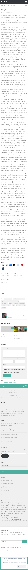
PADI (2, 515)
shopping (12, 515)
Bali (16, 503)
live (2, 513)
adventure (6, 298)
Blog (9, 5)
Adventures (4, 5)
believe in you (22, 505)
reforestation (4, 305)
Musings (13, 5)
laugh (22, 511)
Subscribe (5, 456)
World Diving (24, 520)
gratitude (22, 509)
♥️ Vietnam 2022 (6, 487)
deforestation (22, 298)
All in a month (14, 437)
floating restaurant (9, 301)
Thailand (16, 515)
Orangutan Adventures (7, 483)
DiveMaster (8, 507)
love (4, 513)
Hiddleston (4, 429)
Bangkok (18, 503)
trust (19, 518)
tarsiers (13, 305)
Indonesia (8, 511)
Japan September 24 (7, 480)
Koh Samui (18, 511)
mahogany (17, 301)
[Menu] (26, 2)
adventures (12, 503)
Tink (3, 12)
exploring (3, 301)
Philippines (16, 303)
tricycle (23, 305)
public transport (22, 303)
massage (9, 513)
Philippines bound (18, 273)
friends (12, 509)
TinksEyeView (5, 2)
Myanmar (13, 513)
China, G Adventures (4, 334)
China (2, 507)
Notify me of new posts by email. (12, 372)
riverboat (9, 305)
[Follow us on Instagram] (26, 386)
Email (16, 359)
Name (4, 359)
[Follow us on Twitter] (23, 386)
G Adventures (17, 509)
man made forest (5, 303)
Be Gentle (10, 505)
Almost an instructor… (6, 279)
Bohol (11, 298)
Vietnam (8, 520)
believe (18, 505)
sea (9, 515)
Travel (15, 517)
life (25, 511)
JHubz (14, 511)
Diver (12, 507)
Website (4, 364)
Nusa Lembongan (21, 513)
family (18, 507)
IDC (4, 511)
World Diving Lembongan (7, 522)
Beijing (15, 505)
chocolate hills (15, 298)
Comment (5, 348)
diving (15, 507)
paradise (10, 303)
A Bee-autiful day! (5, 273)
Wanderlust (4, 307)
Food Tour (8, 509)
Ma (7, 513)
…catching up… (14, 434)
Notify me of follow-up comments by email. (14, 369)
